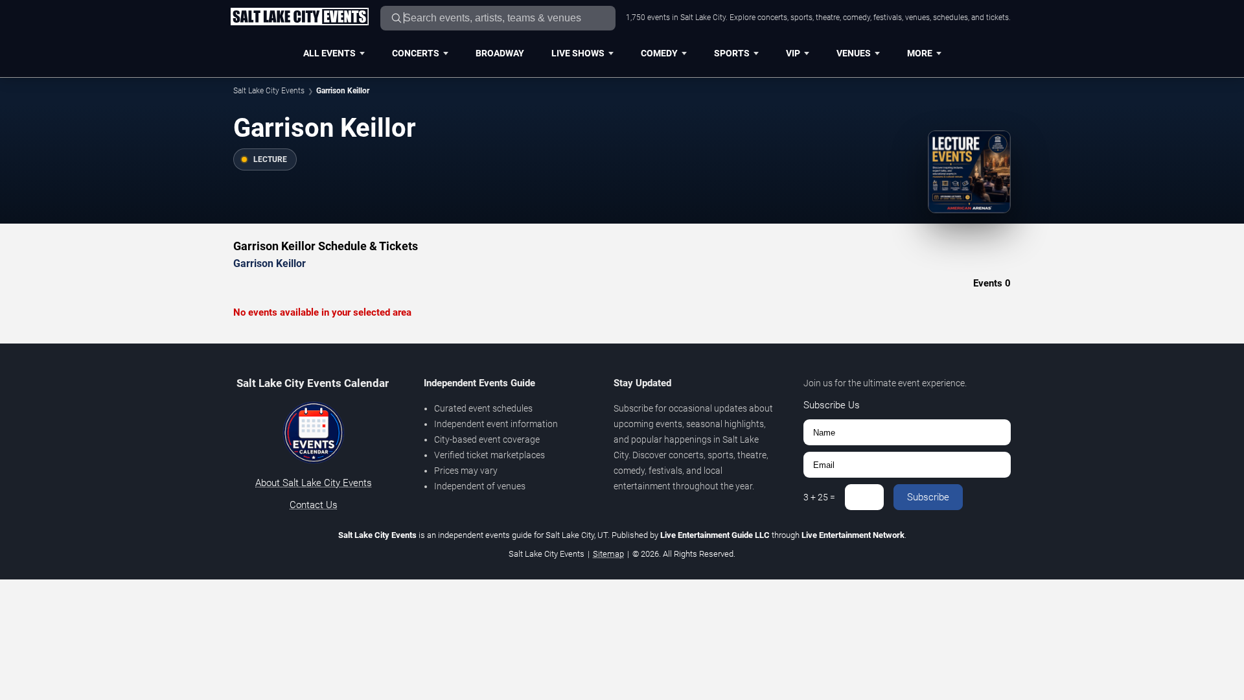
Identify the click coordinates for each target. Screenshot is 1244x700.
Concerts (415, 53)
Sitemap (608, 554)
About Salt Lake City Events (313, 483)
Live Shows (578, 53)
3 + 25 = (819, 497)
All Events (329, 53)
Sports (732, 53)
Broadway (500, 53)
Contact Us (314, 505)
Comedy (659, 53)
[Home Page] (299, 17)
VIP (793, 53)
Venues (853, 53)
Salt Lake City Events (269, 90)
